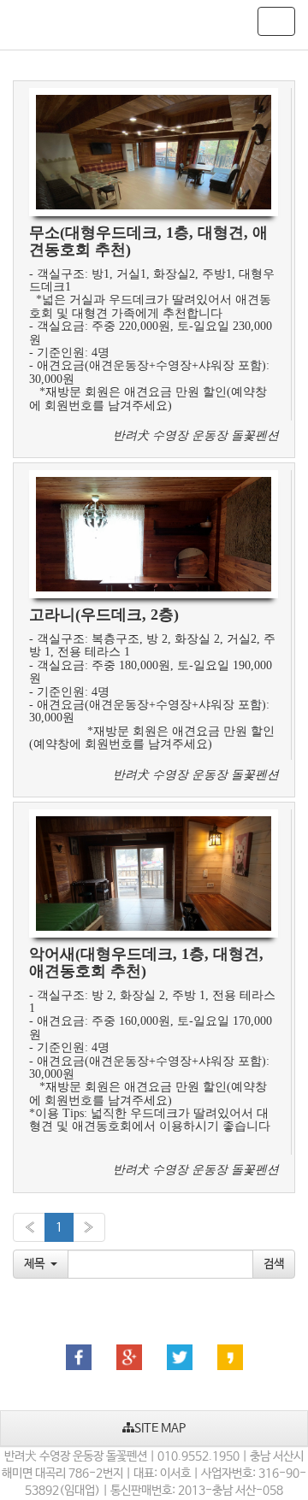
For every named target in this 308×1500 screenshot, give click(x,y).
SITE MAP (160, 1428)
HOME (36, 24)
